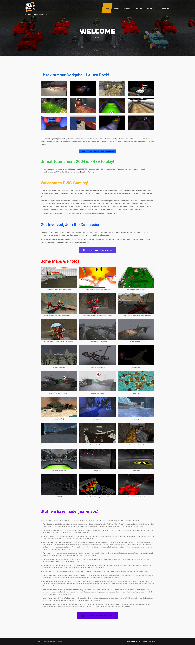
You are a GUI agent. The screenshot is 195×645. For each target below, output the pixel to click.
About (116, 8)
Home (107, 8)
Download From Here (87, 172)
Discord (127, 8)
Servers (139, 8)
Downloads (151, 8)
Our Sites (165, 8)
